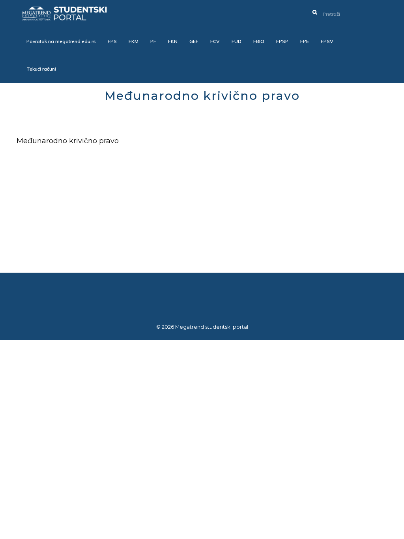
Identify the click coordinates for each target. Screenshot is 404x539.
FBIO (258, 41)
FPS (112, 41)
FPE (304, 41)
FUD (236, 41)
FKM (133, 41)
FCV (215, 41)
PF (153, 41)
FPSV (327, 41)
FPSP (282, 41)
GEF (193, 41)
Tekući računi (41, 69)
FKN (173, 41)
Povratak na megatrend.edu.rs (61, 41)
